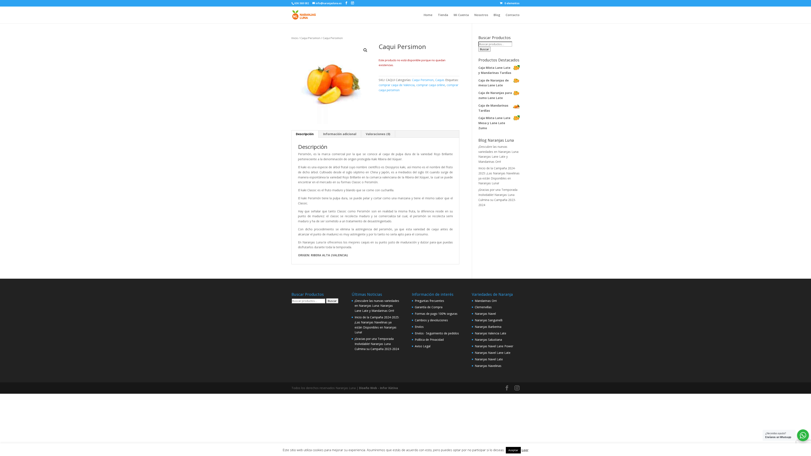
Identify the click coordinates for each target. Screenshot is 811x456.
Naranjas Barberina (488, 327)
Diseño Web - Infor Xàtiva (378, 388)
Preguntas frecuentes (429, 301)
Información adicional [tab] (339, 134)
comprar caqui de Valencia (397, 85)
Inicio (294, 38)
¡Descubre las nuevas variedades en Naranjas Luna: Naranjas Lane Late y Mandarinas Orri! (377, 306)
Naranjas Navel (485, 314)
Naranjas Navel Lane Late (492, 353)
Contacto (513, 15)
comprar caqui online (430, 85)
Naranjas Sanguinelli (488, 320)
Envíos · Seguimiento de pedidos (437, 333)
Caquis (439, 80)
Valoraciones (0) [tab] (378, 134)
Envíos (419, 327)
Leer (525, 450)
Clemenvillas (483, 307)
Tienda (443, 15)
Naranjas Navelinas (488, 366)
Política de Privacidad (429, 340)
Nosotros (481, 15)
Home (428, 15)
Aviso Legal (422, 346)
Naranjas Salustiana (488, 340)
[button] (365, 50)
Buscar (484, 49)
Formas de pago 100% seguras (436, 314)
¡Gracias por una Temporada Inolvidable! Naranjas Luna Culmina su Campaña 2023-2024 (377, 344)
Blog (497, 15)
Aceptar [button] (513, 450)
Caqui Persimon (310, 38)
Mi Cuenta (461, 15)
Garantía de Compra (428, 307)
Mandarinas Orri (486, 301)
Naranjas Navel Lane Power (494, 346)
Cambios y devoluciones (431, 320)
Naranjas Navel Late (489, 359)
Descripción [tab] (305, 134)
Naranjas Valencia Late (490, 333)
